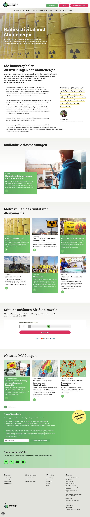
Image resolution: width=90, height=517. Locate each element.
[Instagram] (12, 462)
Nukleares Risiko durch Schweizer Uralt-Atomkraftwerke (45, 381)
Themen (7, 475)
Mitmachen (52, 5)
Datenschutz (69, 507)
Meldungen (49, 481)
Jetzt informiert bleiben (40, 440)
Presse (80, 2)
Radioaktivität (42, 10)
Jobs (47, 485)
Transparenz (49, 479)
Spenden (64, 5)
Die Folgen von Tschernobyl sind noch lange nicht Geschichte (17, 380)
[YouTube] (17, 462)
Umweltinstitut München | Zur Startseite (10, 4)
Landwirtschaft (17, 10)
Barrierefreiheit (69, 505)
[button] (3, 514)
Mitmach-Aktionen (29, 477)
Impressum (68, 503)
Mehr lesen (45, 172)
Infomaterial (67, 2)
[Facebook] (6, 462)
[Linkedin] (23, 462)
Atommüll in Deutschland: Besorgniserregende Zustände (73, 379)
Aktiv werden (30, 475)
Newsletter (74, 2)
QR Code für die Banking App (72, 500)
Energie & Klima (30, 10)
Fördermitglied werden (79, 5)
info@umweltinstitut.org (14, 435)
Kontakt (86, 2)
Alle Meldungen (12, 407)
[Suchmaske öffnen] (88, 10)
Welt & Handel (54, 10)
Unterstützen (67, 10)
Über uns (60, 2)
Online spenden (29, 479)
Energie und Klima (8, 479)
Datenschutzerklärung (11, 436)
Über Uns (50, 475)
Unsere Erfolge (50, 477)
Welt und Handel (8, 483)
